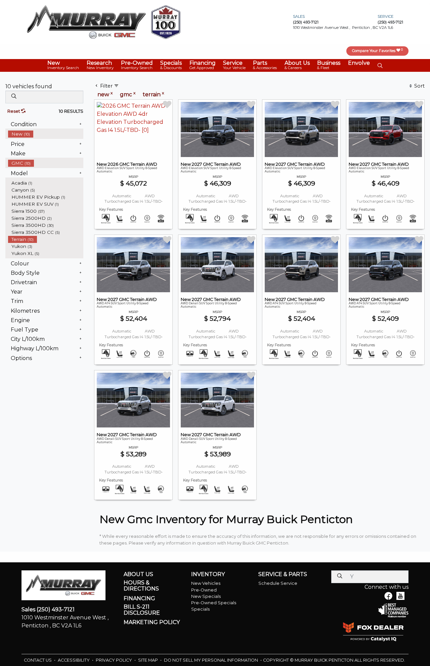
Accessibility (74, 660)
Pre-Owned (204, 590)
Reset (14, 111)
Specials (200, 609)
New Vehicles (205, 583)
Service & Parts (282, 574)
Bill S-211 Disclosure (142, 610)
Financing (139, 599)
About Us (138, 574)
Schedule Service (277, 583)
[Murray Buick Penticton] (86, 21)
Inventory (208, 574)
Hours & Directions (141, 586)
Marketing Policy (152, 622)
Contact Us (38, 660)
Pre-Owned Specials (213, 602)
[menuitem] (45, 134)
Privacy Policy (114, 660)
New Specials (206, 596)
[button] (63, 65)
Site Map (148, 660)
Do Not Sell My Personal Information (211, 660)
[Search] (13, 97)
